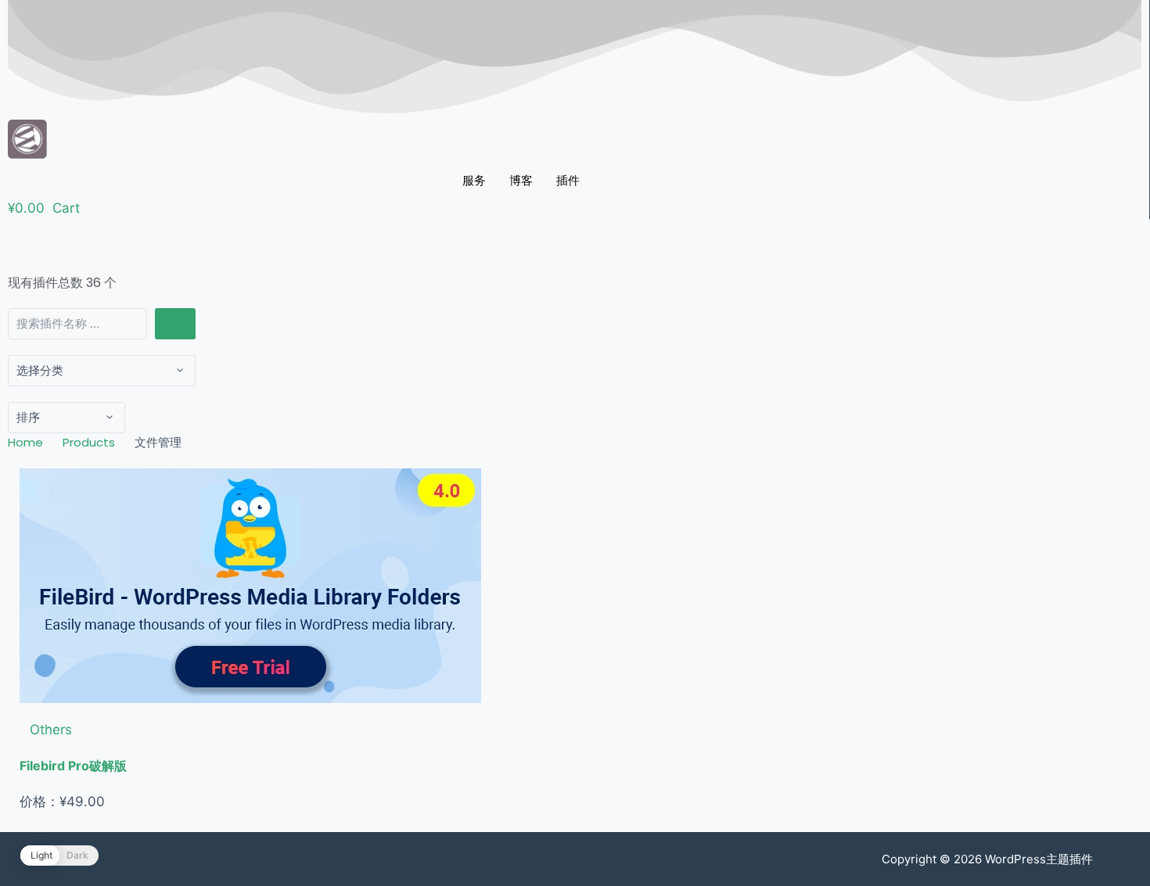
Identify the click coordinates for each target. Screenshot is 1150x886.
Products (89, 442)
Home (25, 442)
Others (51, 729)
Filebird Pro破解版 (73, 765)
